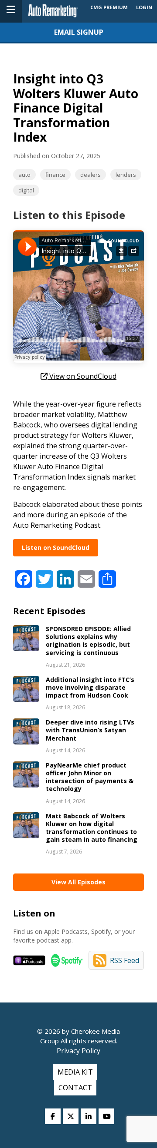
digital (26, 190)
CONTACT (75, 1087)
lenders (126, 175)
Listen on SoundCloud (55, 547)
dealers (90, 175)
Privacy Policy (78, 1050)
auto (24, 175)
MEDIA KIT (75, 1072)
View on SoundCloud (82, 376)
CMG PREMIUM (109, 7)
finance (55, 175)
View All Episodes (78, 882)
